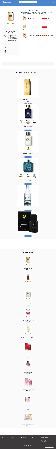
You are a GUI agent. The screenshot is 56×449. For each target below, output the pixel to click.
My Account (33, 439)
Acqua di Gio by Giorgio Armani (28, 153)
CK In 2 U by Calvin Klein (28, 207)
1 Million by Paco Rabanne (28, 99)
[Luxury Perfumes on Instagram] (30, 445)
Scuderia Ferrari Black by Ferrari (28, 234)
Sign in (46, 2)
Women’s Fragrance (14, 439)
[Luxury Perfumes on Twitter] (26, 445)
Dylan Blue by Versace (28, 126)
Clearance (22, 439)
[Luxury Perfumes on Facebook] (24, 445)
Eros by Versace (28, 180)
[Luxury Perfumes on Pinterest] (28, 445)
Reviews (5, 60)
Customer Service (4, 439)
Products (5, 7)
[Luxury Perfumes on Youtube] (31, 445)
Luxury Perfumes (8, 447)
